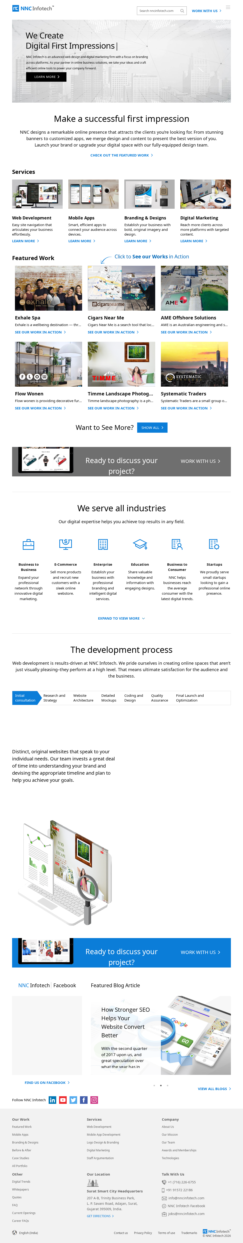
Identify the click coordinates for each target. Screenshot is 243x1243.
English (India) (28, 1233)
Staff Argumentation (100, 1158)
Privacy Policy (143, 1233)
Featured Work (22, 1127)
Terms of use (166, 1233)
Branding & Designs (25, 1142)
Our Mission (170, 1135)
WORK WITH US (198, 461)
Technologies (170, 1158)
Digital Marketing (98, 1150)
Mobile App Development (103, 1135)
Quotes (17, 1197)
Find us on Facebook (45, 1082)
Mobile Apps (20, 1135)
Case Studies (20, 1158)
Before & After (21, 1150)
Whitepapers (20, 1189)
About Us (168, 1127)
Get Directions (99, 1216)
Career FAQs (20, 1221)
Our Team (168, 1142)
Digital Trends (21, 1182)
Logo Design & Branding (103, 1142)
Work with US (205, 11)
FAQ (15, 1205)
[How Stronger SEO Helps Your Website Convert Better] (161, 1035)
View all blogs (212, 1088)
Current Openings (24, 1213)
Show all (150, 427)
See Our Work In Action (38, 332)
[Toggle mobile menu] (228, 7)
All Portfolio (19, 1166)
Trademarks (189, 1233)
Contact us (121, 1233)
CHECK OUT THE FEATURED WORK (119, 155)
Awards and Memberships (179, 1150)
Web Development (99, 1127)
